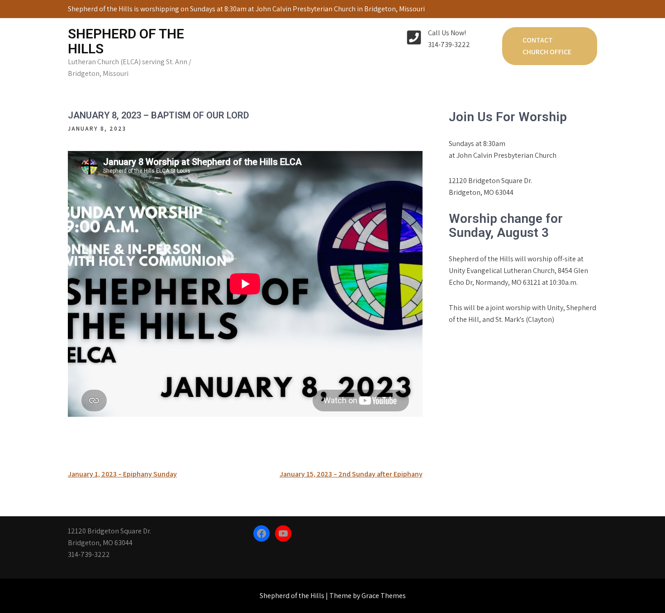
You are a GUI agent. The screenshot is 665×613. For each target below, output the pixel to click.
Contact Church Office (546, 46)
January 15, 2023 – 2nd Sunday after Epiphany (351, 474)
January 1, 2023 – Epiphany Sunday (122, 474)
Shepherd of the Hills (126, 41)
